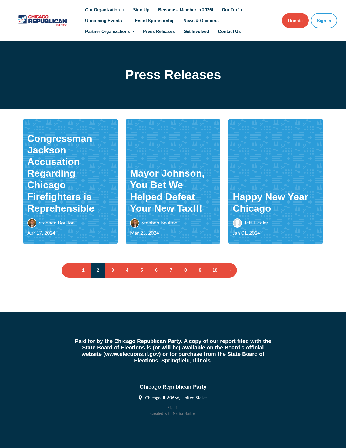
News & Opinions (201, 20)
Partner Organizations (108, 31)
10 (214, 270)
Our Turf (231, 9)
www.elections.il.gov (132, 354)
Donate (295, 20)
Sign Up (141, 9)
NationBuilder (184, 414)
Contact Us (229, 31)
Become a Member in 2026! (185, 9)
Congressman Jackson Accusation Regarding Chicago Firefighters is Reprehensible (60, 173)
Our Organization (103, 9)
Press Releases (159, 31)
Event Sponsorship (155, 20)
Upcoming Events (104, 20)
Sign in (324, 20)
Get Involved (196, 31)
